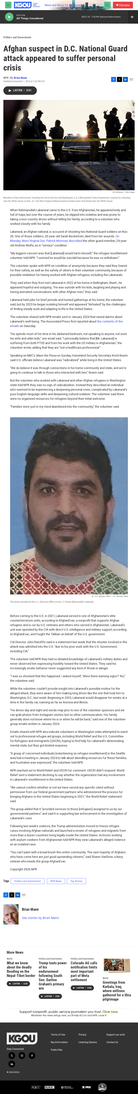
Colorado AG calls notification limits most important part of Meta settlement (84, 971)
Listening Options (88, 1042)
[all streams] (133, 17)
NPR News (56, 881)
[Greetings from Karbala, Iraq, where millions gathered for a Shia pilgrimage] (117, 966)
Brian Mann (20, 77)
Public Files (56, 1050)
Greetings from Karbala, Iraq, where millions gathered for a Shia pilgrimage (117, 990)
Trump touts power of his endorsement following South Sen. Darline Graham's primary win (53, 975)
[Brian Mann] (11, 914)
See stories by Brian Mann (40, 918)
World (9, 958)
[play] (9, 17)
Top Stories (76, 881)
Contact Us (112, 1042)
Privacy (82, 1034)
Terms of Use (58, 1034)
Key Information (59, 1042)
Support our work (116, 1034)
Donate (124, 5)
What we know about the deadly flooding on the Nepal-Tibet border (21, 969)
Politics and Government (17, 37)
